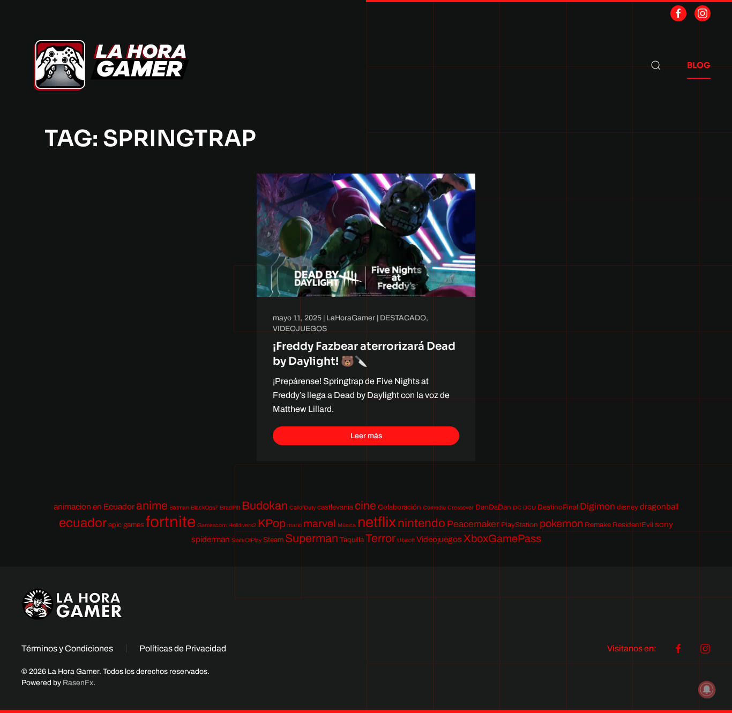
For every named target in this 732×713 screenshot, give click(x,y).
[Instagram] (702, 13)
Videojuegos (439, 539)
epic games (126, 525)
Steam (273, 540)
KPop (272, 523)
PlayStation (519, 525)
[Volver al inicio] (111, 65)
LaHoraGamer (350, 318)
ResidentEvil (633, 525)
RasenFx (78, 683)
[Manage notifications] (706, 689)
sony (664, 524)
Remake (598, 525)
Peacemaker (473, 524)
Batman (179, 508)
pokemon (561, 523)
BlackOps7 (204, 508)
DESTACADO (403, 318)
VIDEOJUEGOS (300, 329)
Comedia (434, 508)
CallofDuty (302, 508)
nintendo (421, 523)
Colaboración (399, 507)
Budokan (265, 505)
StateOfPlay (246, 540)
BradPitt (230, 508)
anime (152, 505)
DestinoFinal (557, 507)
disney (627, 507)
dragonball (659, 506)
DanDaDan (493, 507)
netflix (376, 522)
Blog (699, 65)
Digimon (597, 506)
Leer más (366, 436)
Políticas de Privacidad (182, 648)
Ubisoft (406, 540)
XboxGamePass (502, 538)
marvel (319, 523)
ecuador (83, 523)
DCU (529, 508)
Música (347, 525)
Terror (380, 538)
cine (365, 505)
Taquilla (352, 540)
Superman (311, 538)
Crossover (460, 508)
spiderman (210, 539)
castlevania (335, 507)
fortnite (171, 521)
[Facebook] (678, 13)
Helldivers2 (242, 525)
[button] (656, 65)
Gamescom (212, 525)
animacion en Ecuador (94, 506)
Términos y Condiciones (67, 648)
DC (517, 508)
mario (294, 525)
